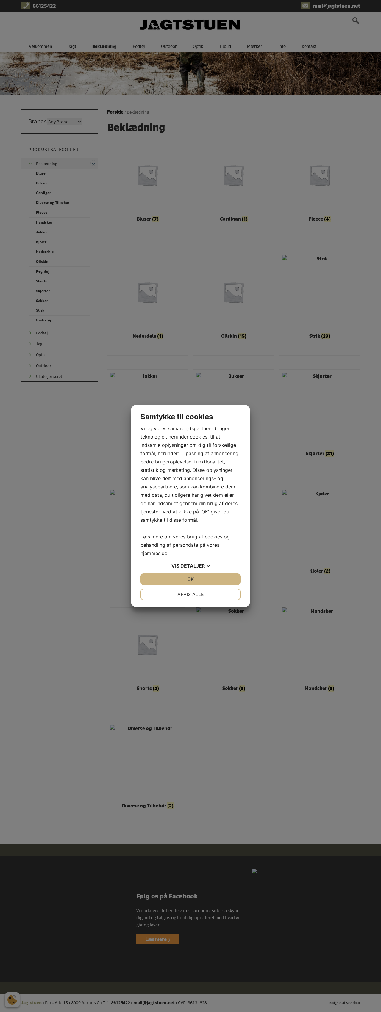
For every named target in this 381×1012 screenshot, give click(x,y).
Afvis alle (190, 594)
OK (190, 579)
